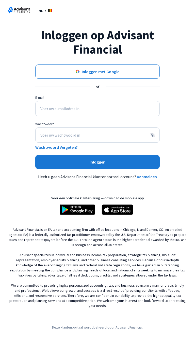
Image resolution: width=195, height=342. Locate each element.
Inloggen (97, 162)
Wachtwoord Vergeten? (56, 147)
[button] (45, 10)
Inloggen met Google (100, 71)
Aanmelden (147, 176)
